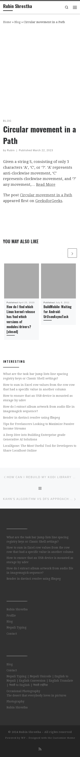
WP (23, 738)
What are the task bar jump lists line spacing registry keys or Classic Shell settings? (35, 376)
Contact (12, 633)
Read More (45, 184)
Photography (15, 701)
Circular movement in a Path (46, 195)
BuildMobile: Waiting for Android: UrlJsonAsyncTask (57, 311)
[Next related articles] (72, 253)
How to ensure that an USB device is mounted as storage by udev (38, 398)
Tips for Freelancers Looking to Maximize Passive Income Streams (38, 426)
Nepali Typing (16, 627)
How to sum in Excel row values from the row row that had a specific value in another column (39, 387)
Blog (17, 22)
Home (7, 22)
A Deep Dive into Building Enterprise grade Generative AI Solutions (34, 437)
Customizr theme (64, 738)
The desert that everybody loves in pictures (36, 695)
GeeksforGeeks (48, 201)
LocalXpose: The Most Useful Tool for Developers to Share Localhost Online (39, 448)
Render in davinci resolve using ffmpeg (31, 417)
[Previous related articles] (62, 253)
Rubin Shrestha (17, 609)
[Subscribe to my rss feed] (40, 749)
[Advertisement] (40, 70)
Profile (11, 615)
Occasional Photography (23, 691)
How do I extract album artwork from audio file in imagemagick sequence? (39, 409)
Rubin (11, 150)
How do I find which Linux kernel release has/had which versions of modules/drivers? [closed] (21, 319)
